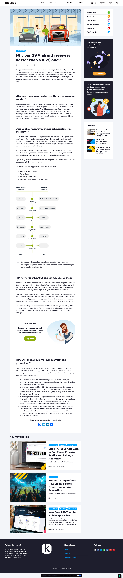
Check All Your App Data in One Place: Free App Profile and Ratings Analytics (64, 453)
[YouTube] (110, 550)
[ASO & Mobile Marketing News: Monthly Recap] (91, 141)
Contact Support (71, 557)
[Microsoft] (95, 550)
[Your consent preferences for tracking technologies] (119, 576)
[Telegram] (101, 550)
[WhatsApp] (104, 550)
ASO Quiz (81, 3)
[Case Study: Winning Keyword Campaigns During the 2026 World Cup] (91, 149)
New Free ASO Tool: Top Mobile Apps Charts (63, 514)
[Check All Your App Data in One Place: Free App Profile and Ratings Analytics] (28, 455)
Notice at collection (49, 575)
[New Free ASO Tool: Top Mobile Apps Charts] (28, 519)
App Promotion (21, 50)
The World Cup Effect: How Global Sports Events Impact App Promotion (62, 485)
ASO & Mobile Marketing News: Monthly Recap (101, 141)
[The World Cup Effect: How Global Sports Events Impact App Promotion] (28, 487)
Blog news (63, 445)
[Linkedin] (107, 550)
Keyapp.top (92, 3)
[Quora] (113, 550)
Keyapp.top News (72, 445)
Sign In (102, 3)
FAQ (62, 3)
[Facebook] (40, 424)
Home (43, 3)
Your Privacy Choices (68, 575)
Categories (53, 3)
